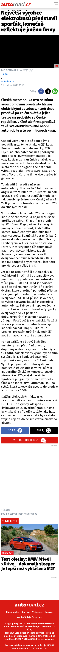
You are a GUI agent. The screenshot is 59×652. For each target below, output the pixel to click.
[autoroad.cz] (16, 4)
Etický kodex (12, 612)
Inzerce (49, 612)
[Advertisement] (29, 476)
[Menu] (56, 4)
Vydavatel (37, 612)
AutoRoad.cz (30, 513)
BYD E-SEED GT (9, 513)
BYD (20, 513)
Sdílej (12, 430)
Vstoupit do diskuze (26, 440)
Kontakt (26, 612)
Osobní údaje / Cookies (29, 617)
